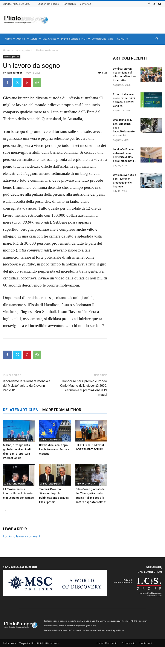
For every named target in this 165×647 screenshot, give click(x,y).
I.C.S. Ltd (127, 579)
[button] (157, 39)
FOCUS (80, 439)
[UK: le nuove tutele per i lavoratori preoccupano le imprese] (151, 180)
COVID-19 (122, 38)
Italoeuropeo (15, 72)
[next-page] (12, 510)
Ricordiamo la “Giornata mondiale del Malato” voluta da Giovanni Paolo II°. (26, 385)
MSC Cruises (49, 38)
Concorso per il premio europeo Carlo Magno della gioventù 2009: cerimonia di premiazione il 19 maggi (83, 388)
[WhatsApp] (37, 82)
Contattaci (85, 3)
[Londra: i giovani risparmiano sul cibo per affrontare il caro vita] (151, 74)
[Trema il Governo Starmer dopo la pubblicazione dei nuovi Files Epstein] (55, 475)
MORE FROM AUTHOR (61, 410)
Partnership (69, 3)
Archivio (21, 38)
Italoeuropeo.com (122, 582)
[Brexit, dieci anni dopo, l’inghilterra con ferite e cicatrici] (55, 431)
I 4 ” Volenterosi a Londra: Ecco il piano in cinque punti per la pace (18, 493)
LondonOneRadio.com (150, 592)
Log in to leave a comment (21, 536)
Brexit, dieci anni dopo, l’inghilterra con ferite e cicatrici (54, 449)
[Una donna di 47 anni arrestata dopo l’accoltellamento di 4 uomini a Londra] (151, 125)
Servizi (34, 38)
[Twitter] (154, 4)
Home (8, 38)
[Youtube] (159, 4)
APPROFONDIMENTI (14, 439)
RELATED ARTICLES (20, 410)
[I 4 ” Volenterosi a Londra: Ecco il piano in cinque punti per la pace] (19, 475)
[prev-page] (5, 510)
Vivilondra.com (154, 595)
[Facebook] (149, 4)
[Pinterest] (27, 82)
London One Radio (48, 3)
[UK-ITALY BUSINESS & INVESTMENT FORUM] (91, 431)
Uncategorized (23, 50)
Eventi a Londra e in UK (74, 38)
